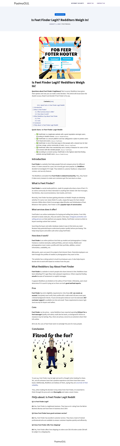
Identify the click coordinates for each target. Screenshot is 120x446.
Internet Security (77, 3)
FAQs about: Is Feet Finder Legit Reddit (45, 125)
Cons (37, 121)
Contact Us (101, 3)
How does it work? (42, 114)
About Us (90, 3)
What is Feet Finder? (39, 110)
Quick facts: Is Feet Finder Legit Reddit (51, 105)
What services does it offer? (44, 112)
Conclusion (37, 123)
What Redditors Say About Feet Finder (45, 116)
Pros (37, 118)
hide (52, 101)
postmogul (66, 24)
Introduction (37, 107)
